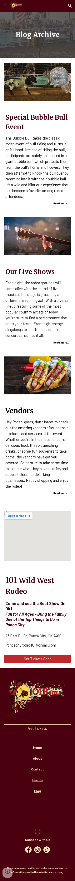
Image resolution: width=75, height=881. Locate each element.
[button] (5, 5)
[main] (37, 34)
